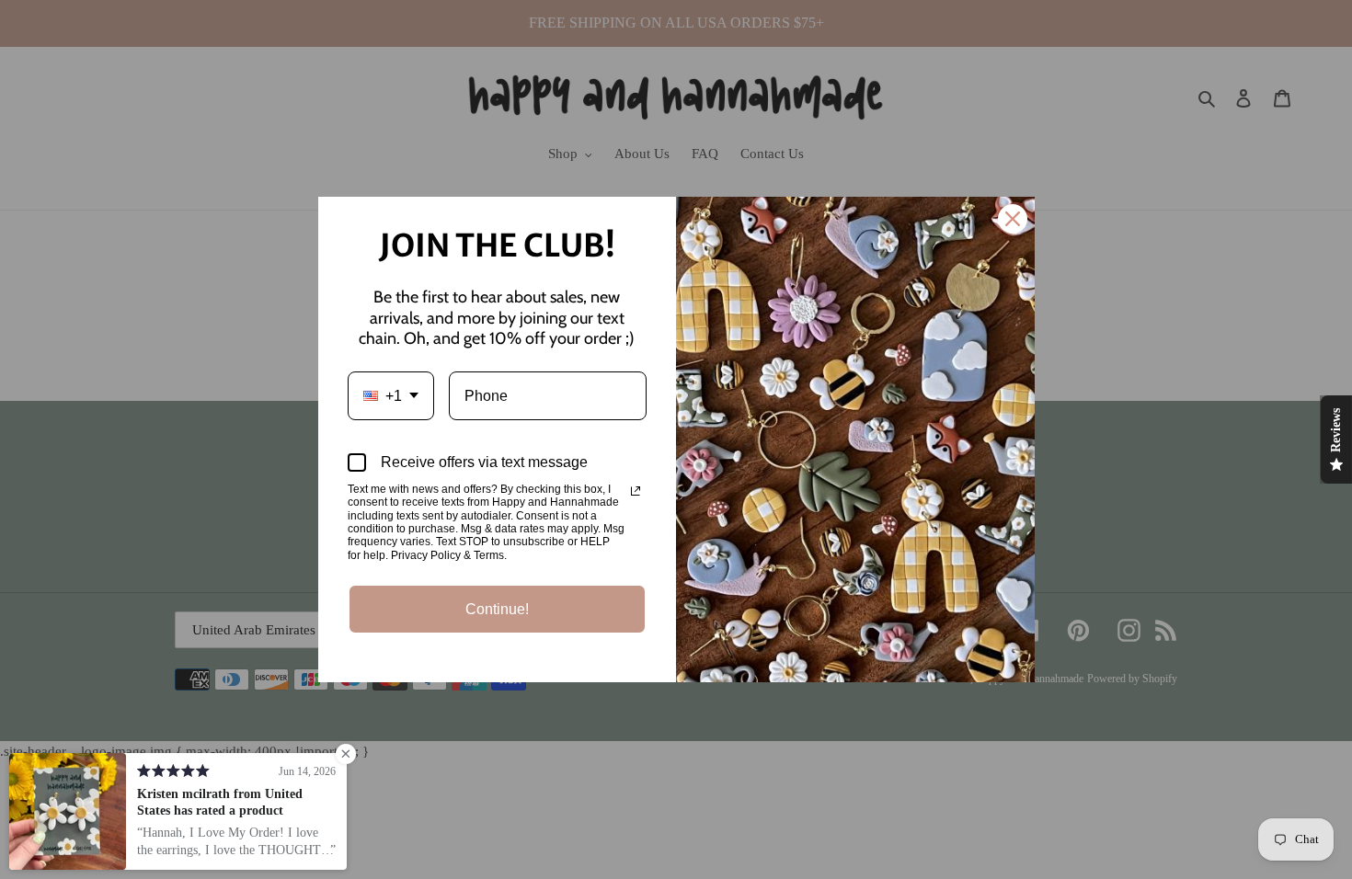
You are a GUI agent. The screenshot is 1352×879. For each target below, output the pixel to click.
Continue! (497, 609)
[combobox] (391, 395)
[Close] (1013, 219)
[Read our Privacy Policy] (635, 491)
